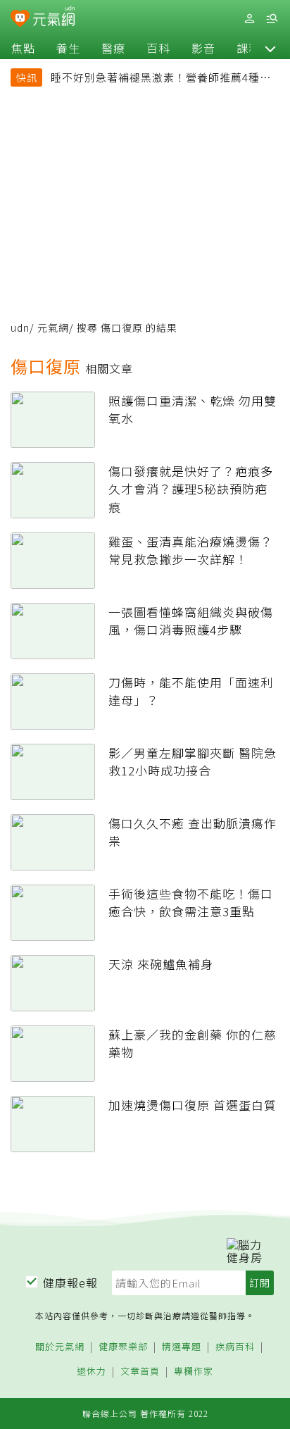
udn (20, 327)
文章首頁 (140, 1371)
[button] (270, 48)
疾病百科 (235, 1347)
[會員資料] (249, 19)
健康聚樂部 (123, 1347)
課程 (248, 47)
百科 (158, 47)
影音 (203, 47)
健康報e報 (70, 1282)
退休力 (91, 1371)
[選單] (271, 19)
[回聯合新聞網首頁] (20, 20)
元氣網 (53, 327)
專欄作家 (193, 1371)
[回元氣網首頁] (54, 18)
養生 (68, 47)
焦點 (23, 47)
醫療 (113, 47)
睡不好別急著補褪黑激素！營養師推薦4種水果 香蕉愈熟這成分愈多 (161, 79)
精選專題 (181, 1347)
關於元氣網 (59, 1347)
